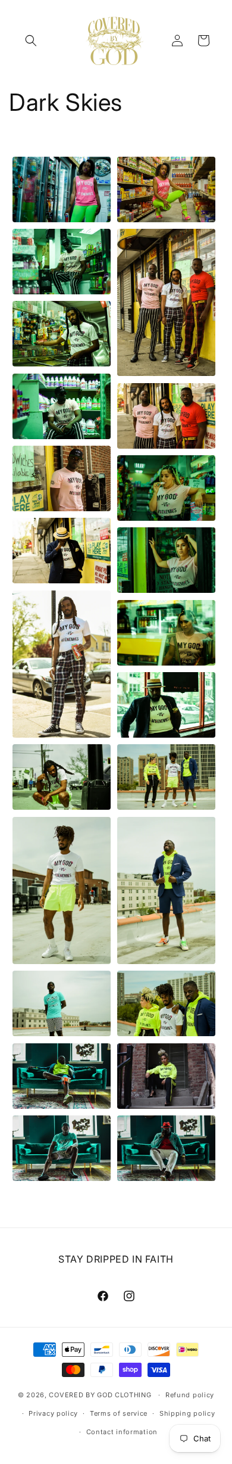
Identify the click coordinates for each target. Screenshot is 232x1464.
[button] (31, 40)
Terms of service (119, 1413)
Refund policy (189, 1395)
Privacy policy (53, 1413)
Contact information (122, 1432)
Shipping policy (187, 1413)
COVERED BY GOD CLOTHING (100, 1395)
